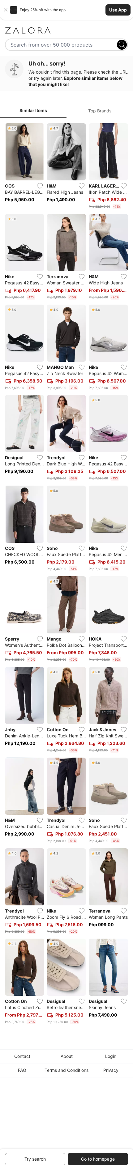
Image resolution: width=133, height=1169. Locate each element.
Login (110, 1056)
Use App (118, 9)
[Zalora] (66, 30)
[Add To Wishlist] (40, 186)
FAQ (22, 1070)
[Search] (122, 45)
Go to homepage (98, 1159)
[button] (66, 10)
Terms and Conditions (66, 1070)
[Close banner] (5, 10)
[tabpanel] (66, 575)
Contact (22, 1056)
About (67, 1056)
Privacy (110, 1070)
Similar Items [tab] (33, 110)
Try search (35, 1159)
